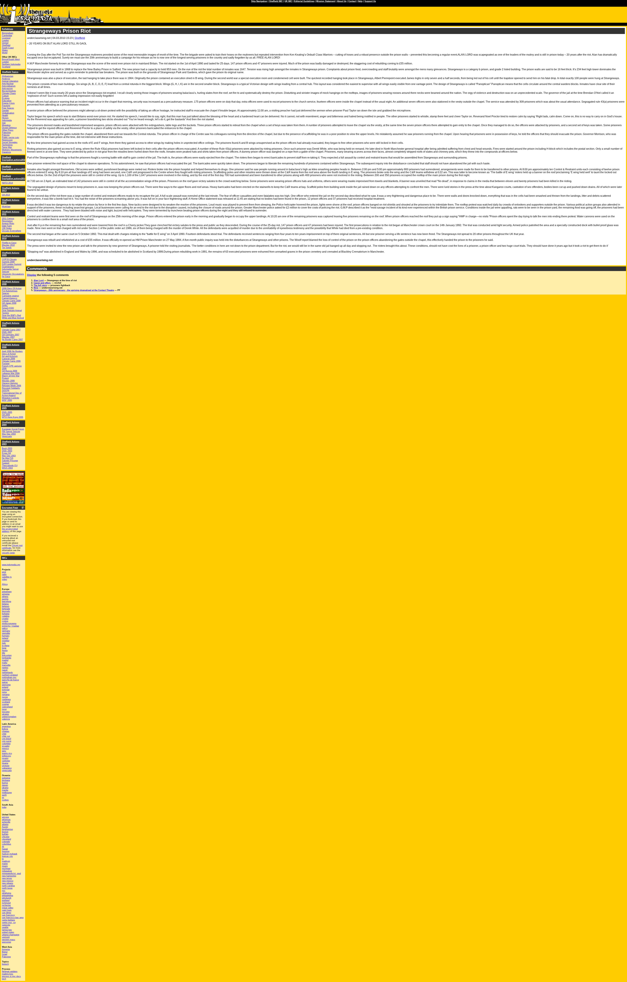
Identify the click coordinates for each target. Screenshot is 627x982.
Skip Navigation (259, 1)
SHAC (5, 305)
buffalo (5, 834)
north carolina (8, 885)
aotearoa (6, 778)
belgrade (6, 609)
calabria (5, 616)
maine (5, 863)
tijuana (5, 763)
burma (5, 783)
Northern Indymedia (11, 64)
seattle (5, 927)
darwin (5, 785)
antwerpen (7, 591)
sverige (5, 704)
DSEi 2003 (7, 451)
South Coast (8, 48)
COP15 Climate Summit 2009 (9, 260)
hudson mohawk (9, 854)
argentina (6, 726)
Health (5, 115)
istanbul (5, 640)
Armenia (6, 949)
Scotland (6, 67)
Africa (5, 584)
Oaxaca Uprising (10, 383)
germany (6, 631)
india (4, 807)
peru (4, 751)
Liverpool (6, 38)
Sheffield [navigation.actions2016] (14, 158)
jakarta (5, 787)
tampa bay (7, 930)
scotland (6, 702)
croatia (5, 618)
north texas (7, 888)
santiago (6, 760)
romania (5, 694)
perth (4, 795)
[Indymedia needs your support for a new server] (13, 487)
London (5, 40)
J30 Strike (7, 228)
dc (3, 846)
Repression (7, 140)
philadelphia (7, 895)
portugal (5, 689)
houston (5, 851)
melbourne (7, 792)
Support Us (370, 1)
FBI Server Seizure (11, 431)
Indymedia (7, 120)
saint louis (7, 910)
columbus (6, 844)
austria (5, 599)
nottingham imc (9, 677)
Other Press (7, 130)
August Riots (8, 223)
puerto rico (7, 753)
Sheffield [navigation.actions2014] (14, 177)
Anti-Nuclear (8, 83)
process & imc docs (11, 976)
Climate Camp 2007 (11, 330)
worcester (6, 942)
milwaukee (7, 871)
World (4, 52)
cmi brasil (6, 738)
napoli (5, 670)
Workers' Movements (12, 150)
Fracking (6, 105)
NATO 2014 (7, 183)
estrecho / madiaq (10, 626)
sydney (5, 800)
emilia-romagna (9, 623)
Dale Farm (7, 226)
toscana (5, 711)
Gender (5, 110)
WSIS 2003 (7, 468)
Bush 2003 (7, 448)
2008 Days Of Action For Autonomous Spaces (12, 291)
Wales (5, 50)
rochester (6, 905)
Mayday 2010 (8, 245)
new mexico (7, 881)
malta (4, 662)
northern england (10, 675)
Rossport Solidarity (11, 388)
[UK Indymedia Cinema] (13, 499)
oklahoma (6, 893)
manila (5, 790)
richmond (6, 903)
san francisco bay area (13, 917)
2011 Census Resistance (8, 219)
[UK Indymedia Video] (13, 495)
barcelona (6, 601)
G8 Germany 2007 (10, 334)
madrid (5, 660)
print (4, 572)
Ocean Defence (9, 127)
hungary (5, 636)
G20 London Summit (11, 264)
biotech (5, 964)
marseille (6, 665)
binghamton (7, 829)
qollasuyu (6, 756)
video (4, 579)
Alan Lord (39, 280)
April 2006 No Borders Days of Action (12, 352)
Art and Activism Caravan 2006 (10, 357)
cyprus (5, 621)
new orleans (7, 883)
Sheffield (80, 38)
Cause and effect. (42, 283)
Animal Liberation (10, 81)
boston (5, 832)
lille (3, 653)
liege (4, 648)
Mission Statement (325, 1)
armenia (5, 594)
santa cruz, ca (9, 922)
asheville (6, 822)
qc (3, 797)
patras (5, 682)
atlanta (5, 824)
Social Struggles (9, 142)
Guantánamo (8, 266)
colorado (6, 841)
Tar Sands (7, 247)
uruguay (5, 765)
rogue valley (7, 908)
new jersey (7, 878)
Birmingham (7, 33)
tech (4, 979)
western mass (8, 939)
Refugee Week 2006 (11, 385)
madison (6, 861)
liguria (5, 650)
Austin (5, 827)
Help (360, 1)
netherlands (7, 672)
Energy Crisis (8, 103)
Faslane (5, 363)
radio (4, 574)
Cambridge (7, 35)
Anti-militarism (9, 86)
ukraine (5, 714)
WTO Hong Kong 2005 (12, 417)
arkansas (6, 819)
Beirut (5, 952)
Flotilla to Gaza (9, 242)
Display (31, 275)
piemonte (6, 685)
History (5, 118)
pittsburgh (6, 898)
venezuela (7, 770)
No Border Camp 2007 (12, 339)
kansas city (7, 856)
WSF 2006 (7, 400)
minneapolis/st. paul (11, 873)
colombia (6, 743)
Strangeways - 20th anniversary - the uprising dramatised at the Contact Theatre (74, 290)
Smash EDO (8, 308)
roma (4, 692)
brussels (6, 611)
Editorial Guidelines (304, 1)
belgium (5, 606)
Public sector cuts (10, 137)
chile (4, 734)
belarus (5, 604)
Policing (5, 135)
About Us (341, 1)
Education (6, 100)
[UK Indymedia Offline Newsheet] (13, 502)
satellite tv (7, 577)
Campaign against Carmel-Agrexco (10, 297)
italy (4, 643)
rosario (5, 758)
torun (4, 709)
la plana (5, 645)
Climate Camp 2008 (11, 300)
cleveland (6, 839)
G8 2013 (6, 195)
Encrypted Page (10, 507)
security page (8, 553)
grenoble (6, 633)
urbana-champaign (10, 934)
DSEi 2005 (7, 412)
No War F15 (7, 458)
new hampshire (9, 876)
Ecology (6, 98)
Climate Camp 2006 (11, 361)
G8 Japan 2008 (9, 303)
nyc (3, 890)
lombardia (6, 658)
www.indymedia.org (11, 564)
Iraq (4, 123)
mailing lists (7, 974)
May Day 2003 (9, 455)
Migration (6, 125)
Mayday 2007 (8, 337)
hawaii (5, 849)
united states (8, 932)
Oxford (5, 43)
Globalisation (8, 113)
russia (5, 697)
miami (5, 866)
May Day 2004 (9, 434)
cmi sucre (6, 741)
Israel (4, 954)
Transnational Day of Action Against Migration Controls (12, 395)
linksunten (7, 655)
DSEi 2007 (7, 332)
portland (5, 900)
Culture (5, 96)
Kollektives (7, 29)
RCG (36, 288)
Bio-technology (9, 91)
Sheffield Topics (10, 72)
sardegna (6, 699)
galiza (5, 628)
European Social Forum (13, 429)
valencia (6, 719)
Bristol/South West (11, 59)
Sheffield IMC (276, 1)
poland (5, 687)
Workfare (6, 206)
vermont (6, 937)
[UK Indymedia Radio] (13, 491)
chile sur (6, 736)
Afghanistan (7, 76)
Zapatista (6, 152)
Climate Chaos (9, 93)
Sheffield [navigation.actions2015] (14, 167)
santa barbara (8, 920)
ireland (5, 638)
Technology (7, 145)
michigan (6, 868)
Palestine (6, 132)
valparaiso (7, 768)
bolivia (5, 729)
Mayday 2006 (8, 381)
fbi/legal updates (9, 971)
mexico (5, 748)
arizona (5, 817)
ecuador (5, 746)
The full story (40, 285)
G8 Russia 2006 (9, 371)
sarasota (6, 925)
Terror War (7, 147)
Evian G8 (6, 453)
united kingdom (9, 716)
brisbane (6, 780)
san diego (6, 912)
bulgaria (5, 613)
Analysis (6, 78)
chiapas (5, 731)
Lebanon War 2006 (11, 373)
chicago (5, 836)
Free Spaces (8, 108)
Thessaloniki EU (9, 465)
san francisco (8, 915)
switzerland (7, 707)
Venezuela (7, 436)
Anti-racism (7, 88)
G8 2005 (6, 414)
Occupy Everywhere (11, 231)
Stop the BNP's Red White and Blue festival (13, 316)
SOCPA (5, 390)
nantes (5, 667)
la (3, 859)
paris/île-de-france (10, 680)
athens (5, 596)
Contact (352, 1)
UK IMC (288, 1)
